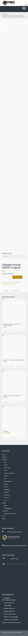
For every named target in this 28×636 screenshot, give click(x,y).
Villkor (3, 516)
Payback (6, 486)
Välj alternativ (14, 438)
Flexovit (5, 470)
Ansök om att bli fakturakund (10, 513)
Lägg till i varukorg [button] (9, 331)
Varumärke (4, 459)
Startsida (4, 454)
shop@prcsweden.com (9, 608)
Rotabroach (6, 492)
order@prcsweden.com (9, 611)
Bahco (5, 462)
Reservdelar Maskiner (6, 284)
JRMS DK (6, 476)
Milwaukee (6, 484)
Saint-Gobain (7, 495)
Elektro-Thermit (7, 467)
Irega (5, 478)
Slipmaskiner (13, 284)
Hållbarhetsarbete (7, 508)
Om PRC (4, 503)
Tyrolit (5, 500)
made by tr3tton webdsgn (17, 632)
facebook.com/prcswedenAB (11, 617)
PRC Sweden (9, 632)
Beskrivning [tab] (6, 290)
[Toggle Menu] (24, 8)
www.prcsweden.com (9, 602)
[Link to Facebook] (22, 634)
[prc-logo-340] (11, 3)
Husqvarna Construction (9, 473)
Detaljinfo (20, 331)
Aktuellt (5, 505)
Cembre (5, 465)
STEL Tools (6, 497)
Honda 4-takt (18, 282)
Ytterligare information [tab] (15, 290)
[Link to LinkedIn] (20, 634)
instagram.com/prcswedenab (11, 619)
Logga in (4, 518)
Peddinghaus (7, 489)
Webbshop (5, 14)
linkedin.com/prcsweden (10, 614)
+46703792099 (7, 605)
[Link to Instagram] (25, 634)
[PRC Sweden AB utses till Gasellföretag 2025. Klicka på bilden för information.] (14, 545)
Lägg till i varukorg (17, 277)
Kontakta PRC (5, 511)
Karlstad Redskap (8, 481)
